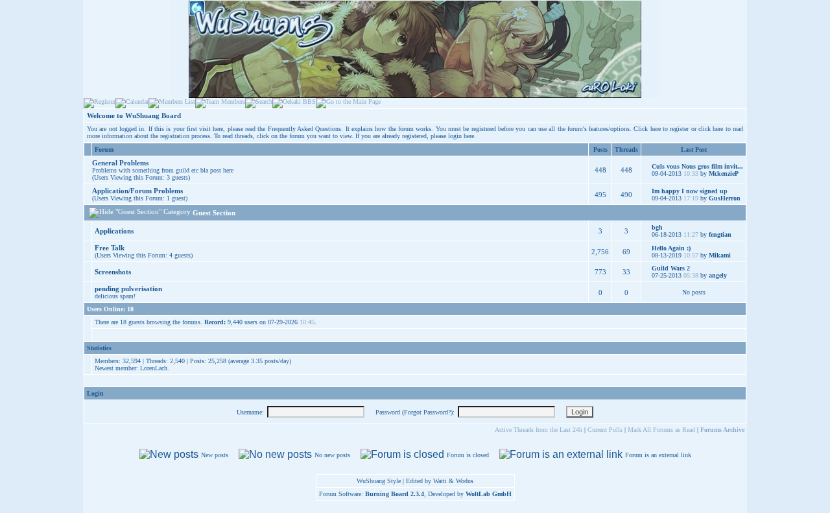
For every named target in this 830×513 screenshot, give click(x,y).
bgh (657, 227)
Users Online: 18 (110, 309)
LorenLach (153, 368)
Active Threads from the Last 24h (538, 429)
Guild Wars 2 (671, 268)
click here (710, 128)
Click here (647, 128)
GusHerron (725, 198)
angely (718, 275)
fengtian (720, 234)
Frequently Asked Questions (305, 128)
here (469, 135)
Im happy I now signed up (690, 191)
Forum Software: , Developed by (415, 493)
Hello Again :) (671, 248)
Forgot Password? (427, 412)
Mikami (720, 255)
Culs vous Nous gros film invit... (697, 166)
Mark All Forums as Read (661, 429)
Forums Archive (722, 429)
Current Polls (604, 429)
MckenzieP (724, 173)
